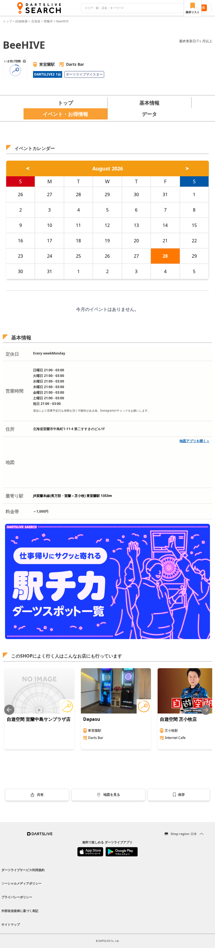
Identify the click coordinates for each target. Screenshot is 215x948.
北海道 (35, 21)
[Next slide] (205, 709)
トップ (8, 21)
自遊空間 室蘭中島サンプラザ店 (39, 719)
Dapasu (91, 719)
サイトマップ (10, 924)
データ (149, 114)
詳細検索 (22, 21)
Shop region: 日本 (183, 834)
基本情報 (149, 102)
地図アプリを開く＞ (194, 440)
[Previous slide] (9, 709)
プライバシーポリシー (16, 897)
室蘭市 (48, 21)
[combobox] (136, 8)
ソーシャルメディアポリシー (21, 883)
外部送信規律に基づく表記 (19, 911)
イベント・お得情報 (65, 114)
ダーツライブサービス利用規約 (23, 870)
